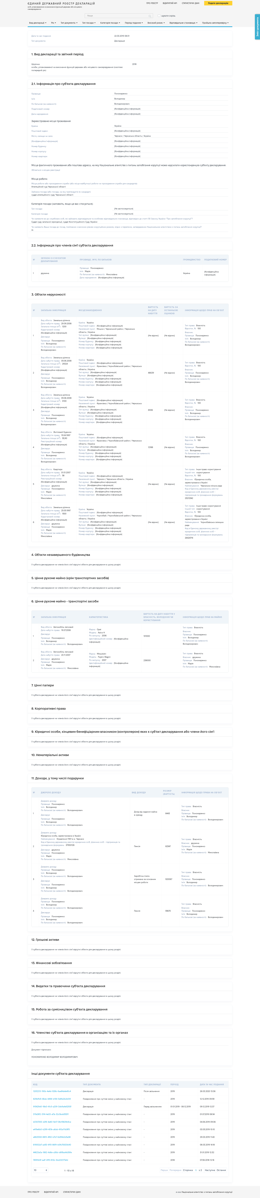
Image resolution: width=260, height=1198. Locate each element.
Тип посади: (88, 23)
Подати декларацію (218, 3)
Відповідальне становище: (183, 23)
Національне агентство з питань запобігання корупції (207, 1192)
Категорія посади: (109, 23)
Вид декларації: (37, 23)
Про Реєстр (152, 3)
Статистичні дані (190, 3)
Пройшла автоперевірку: (214, 23)
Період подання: (133, 23)
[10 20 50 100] (40, 1170)
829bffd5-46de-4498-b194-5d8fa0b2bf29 (52, 1099)
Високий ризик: (155, 23)
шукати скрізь (168, 16)
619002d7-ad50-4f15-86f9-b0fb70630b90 (52, 1145)
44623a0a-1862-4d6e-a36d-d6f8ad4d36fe (52, 1152)
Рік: (52, 23)
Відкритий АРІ (170, 3)
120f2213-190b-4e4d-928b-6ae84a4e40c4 (52, 1091)
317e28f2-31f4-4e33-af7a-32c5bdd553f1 (51, 1114)
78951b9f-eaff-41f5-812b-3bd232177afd (50, 1160)
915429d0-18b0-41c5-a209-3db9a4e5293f (52, 1106)
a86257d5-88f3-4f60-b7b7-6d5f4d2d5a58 (52, 1137)
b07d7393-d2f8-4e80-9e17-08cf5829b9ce (52, 1122)
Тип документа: (68, 23)
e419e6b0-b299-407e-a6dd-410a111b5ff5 (51, 1129)
